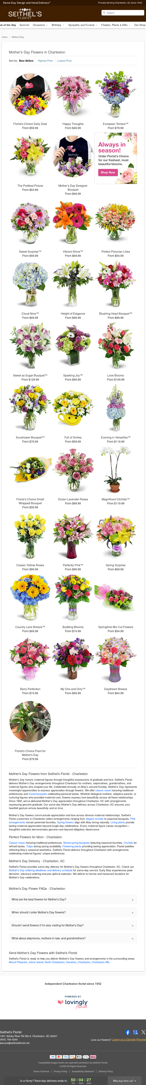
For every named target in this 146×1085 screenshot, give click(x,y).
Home (4, 36)
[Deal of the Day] (115, 158)
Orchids (128, 842)
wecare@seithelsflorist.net (15, 1043)
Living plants (118, 822)
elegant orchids (94, 818)
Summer (24, 25)
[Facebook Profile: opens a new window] (127, 1032)
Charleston (84, 962)
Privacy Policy (60, 1071)
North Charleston (54, 962)
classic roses (103, 790)
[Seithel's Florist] (25, 14)
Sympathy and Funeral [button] (81, 25)
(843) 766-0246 (9, 1039)
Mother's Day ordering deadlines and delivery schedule (40, 870)
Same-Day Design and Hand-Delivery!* (27, 2)
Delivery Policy (105, 1071)
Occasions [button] (39, 25)
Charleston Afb (100, 962)
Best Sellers (26, 60)
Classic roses (17, 842)
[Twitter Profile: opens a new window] (143, 1032)
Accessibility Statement (83, 1071)
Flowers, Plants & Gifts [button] (114, 25)
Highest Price (45, 60)
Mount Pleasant (18, 962)
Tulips (29, 846)
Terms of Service (41, 1071)
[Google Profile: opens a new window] (135, 1032)
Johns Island (35, 962)
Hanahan (71, 962)
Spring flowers (65, 822)
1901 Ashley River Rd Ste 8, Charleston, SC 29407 (28, 1036)
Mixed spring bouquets (76, 842)
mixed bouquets (37, 794)
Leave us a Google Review (129, 1039)
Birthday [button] (57, 25)
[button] (137, 1069)
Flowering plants (71, 846)
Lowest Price (64, 60)
